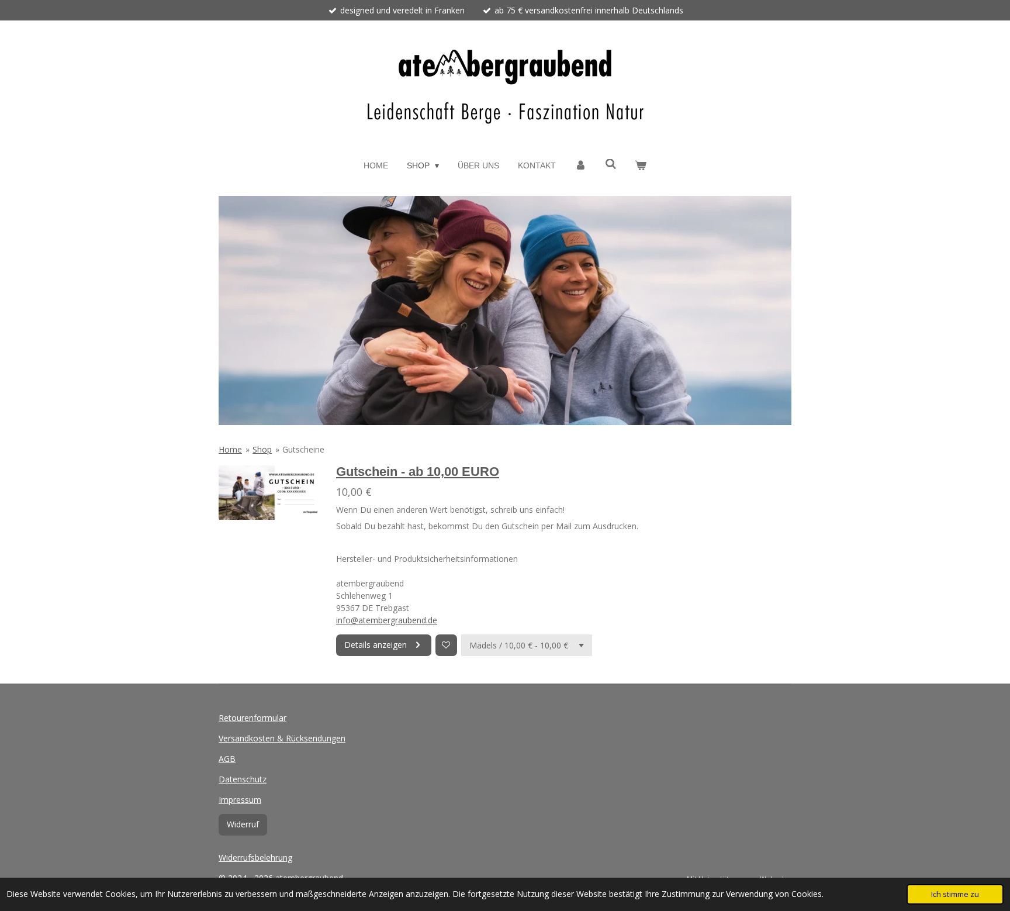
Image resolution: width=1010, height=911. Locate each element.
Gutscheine (303, 449)
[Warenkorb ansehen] (641, 165)
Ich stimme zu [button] (955, 894)
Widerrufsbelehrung (255, 857)
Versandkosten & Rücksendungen (282, 738)
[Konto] (580, 165)
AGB (227, 758)
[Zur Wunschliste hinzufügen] (446, 645)
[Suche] (611, 164)
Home (230, 449)
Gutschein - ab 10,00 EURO (417, 471)
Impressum (240, 799)
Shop (262, 449)
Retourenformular (252, 717)
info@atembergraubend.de (386, 620)
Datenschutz (243, 779)
